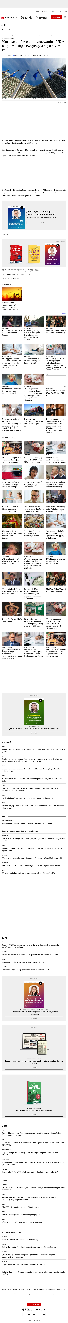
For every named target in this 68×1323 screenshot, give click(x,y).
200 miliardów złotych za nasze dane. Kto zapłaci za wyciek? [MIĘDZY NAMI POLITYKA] (33, 1144)
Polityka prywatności (38, 1289)
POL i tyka (4, 1139)
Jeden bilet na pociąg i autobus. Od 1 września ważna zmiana (27, 823)
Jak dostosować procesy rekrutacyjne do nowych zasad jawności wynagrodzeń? (34, 1013)
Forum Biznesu (58, 1294)
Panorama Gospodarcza (34, 1298)
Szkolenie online (34, 726)
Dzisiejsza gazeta (11, 17)
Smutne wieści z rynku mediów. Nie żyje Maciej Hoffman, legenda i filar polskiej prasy (31, 770)
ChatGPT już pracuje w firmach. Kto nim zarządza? (22, 1207)
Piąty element (5, 1130)
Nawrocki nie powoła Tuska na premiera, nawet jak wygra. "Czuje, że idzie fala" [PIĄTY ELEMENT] (32, 1134)
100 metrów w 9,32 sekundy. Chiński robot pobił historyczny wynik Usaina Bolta (33, 779)
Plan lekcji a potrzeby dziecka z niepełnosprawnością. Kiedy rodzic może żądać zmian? (32, 849)
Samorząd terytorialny (8, 820)
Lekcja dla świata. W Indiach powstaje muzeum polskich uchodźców (30, 955)
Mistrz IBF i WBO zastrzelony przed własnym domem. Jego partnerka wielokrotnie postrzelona (30, 946)
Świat (3, 746)
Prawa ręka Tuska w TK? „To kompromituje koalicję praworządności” (30, 1172)
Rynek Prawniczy (6, 1149)
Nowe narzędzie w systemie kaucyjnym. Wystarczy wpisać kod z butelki (31, 865)
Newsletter (47, 1294)
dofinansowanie (10, 274)
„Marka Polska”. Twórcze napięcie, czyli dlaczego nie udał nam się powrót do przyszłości (33, 1188)
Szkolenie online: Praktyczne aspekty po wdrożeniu (41, 217)
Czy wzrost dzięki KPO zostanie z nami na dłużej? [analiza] (26, 1264)
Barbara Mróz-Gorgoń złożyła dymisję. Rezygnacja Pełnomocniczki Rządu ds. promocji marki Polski (33, 484)
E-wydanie (4, 1184)
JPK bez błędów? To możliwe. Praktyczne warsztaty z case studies (34, 729)
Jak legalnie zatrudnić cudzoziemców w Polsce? (34, 1110)
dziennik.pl (45, 11)
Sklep (65, 11)
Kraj (3, 756)
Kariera (29, 1289)
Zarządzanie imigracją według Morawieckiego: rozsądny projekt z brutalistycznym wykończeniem (29, 1198)
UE (3, 274)
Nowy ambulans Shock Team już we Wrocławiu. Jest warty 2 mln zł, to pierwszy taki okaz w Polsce (30, 789)
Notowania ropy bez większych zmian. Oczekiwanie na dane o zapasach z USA (11, 307)
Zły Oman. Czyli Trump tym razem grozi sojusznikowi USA (26, 970)
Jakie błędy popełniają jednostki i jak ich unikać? (41, 213)
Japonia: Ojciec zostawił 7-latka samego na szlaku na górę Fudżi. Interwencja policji (33, 750)
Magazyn (4, 828)
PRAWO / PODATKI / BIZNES (34, 1059)
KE (17, 274)
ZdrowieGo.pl (41, 1294)
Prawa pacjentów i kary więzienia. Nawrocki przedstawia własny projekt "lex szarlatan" (55, 484)
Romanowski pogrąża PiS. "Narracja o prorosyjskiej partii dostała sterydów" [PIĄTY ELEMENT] (33, 1163)
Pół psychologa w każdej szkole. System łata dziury (23, 1222)
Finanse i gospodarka (13, 35)
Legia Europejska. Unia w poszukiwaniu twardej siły (23, 962)
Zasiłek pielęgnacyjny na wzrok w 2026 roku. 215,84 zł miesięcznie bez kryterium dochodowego (33, 460)
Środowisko (5, 862)
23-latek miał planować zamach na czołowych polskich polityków (28, 873)
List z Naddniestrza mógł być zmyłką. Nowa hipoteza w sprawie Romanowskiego (34, 509)
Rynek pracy (5, 855)
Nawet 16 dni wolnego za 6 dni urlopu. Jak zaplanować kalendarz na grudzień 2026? (34, 839)
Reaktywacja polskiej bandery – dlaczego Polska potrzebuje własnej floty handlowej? (12, 484)
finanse (23, 274)
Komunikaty (22, 1289)
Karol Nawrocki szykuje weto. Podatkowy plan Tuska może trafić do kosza (56, 509)
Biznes (5, 35)
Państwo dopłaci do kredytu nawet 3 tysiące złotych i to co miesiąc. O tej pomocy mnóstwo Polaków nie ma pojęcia (55, 460)
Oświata (4, 845)
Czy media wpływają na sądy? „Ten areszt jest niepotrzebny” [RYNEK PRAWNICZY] (30, 1153)
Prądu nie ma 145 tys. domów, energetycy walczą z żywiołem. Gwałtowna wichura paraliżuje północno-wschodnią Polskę (32, 760)
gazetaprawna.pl (33, 1294)
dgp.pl (37, 11)
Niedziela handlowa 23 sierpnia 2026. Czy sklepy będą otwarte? (28, 798)
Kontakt (4, 1289)
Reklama (15, 1289)
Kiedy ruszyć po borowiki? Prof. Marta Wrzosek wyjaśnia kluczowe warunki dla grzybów (33, 807)
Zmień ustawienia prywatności (54, 1289)
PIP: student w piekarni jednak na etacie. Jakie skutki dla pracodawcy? (11, 460)
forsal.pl (53, 11)
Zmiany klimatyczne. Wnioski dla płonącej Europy (23, 1215)
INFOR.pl (19, 1294)
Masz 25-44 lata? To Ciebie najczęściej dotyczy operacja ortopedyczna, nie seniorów (10, 509)
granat (29, 274)
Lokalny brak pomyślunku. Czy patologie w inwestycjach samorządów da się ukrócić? (33, 1273)
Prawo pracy (5, 835)
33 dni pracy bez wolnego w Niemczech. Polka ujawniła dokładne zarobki (32, 858)
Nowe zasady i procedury (34, 1108)
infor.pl (59, 11)
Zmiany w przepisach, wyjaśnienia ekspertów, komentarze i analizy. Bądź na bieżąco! (34, 1062)
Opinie (3, 1194)
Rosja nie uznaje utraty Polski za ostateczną (20, 831)
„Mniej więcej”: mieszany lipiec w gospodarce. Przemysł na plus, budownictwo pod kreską (28, 1256)
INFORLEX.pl (25, 1294)
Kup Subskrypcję (56, 17)
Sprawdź (43, 222)
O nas (9, 1289)
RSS (65, 1289)
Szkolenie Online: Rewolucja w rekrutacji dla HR (34, 1009)
